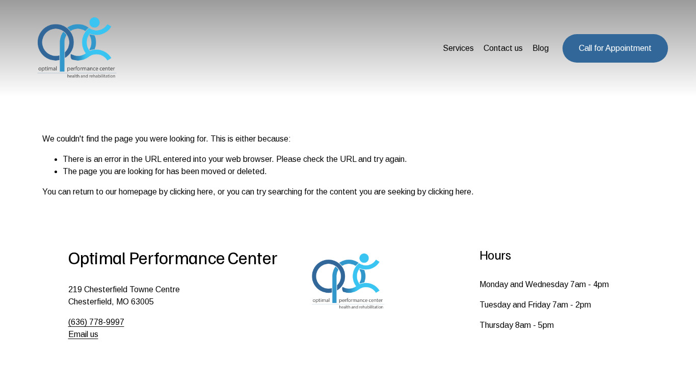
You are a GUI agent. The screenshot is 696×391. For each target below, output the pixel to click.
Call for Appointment (615, 48)
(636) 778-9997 (96, 322)
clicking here (191, 191)
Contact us (503, 48)
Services (458, 48)
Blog (540, 48)
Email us (83, 334)
